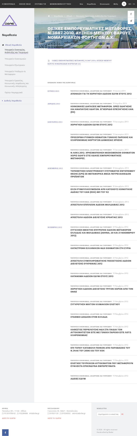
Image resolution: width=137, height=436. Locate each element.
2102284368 (23, 413)
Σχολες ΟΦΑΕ (25, 4)
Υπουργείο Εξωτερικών (15, 65)
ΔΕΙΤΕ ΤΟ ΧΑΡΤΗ (9, 418)
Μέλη (116, 4)
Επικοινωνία (105, 4)
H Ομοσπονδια (8, 4)
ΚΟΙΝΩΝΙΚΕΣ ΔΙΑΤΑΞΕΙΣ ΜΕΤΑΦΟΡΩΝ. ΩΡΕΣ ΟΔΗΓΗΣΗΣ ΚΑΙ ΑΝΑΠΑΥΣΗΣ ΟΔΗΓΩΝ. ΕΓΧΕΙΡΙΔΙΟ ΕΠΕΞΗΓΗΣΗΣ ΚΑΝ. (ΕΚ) (102, 109)
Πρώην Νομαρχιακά (13, 92)
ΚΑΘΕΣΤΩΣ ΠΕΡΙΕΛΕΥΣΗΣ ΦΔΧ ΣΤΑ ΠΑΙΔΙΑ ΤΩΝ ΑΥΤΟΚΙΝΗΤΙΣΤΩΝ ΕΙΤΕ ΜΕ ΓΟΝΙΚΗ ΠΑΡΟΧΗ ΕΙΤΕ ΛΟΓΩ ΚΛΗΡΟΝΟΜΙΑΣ (101, 332)
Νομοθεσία (91, 4)
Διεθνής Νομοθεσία (13, 100)
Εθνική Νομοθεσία (13, 45)
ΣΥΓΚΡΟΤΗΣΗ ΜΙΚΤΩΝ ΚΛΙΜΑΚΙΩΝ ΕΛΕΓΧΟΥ (95, 304)
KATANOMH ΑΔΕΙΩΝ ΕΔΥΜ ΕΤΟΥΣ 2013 (92, 276)
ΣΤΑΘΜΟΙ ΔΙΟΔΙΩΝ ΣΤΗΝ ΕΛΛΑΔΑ (89, 317)
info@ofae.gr (34, 413)
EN (134, 4)
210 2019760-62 (9, 413)
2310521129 (53, 413)
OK (122, 414)
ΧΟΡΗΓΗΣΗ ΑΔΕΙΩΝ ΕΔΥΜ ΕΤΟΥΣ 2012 (91, 124)
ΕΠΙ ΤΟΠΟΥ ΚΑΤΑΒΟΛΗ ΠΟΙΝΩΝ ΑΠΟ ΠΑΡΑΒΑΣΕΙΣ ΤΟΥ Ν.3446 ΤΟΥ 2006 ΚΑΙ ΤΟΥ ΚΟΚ (100, 349)
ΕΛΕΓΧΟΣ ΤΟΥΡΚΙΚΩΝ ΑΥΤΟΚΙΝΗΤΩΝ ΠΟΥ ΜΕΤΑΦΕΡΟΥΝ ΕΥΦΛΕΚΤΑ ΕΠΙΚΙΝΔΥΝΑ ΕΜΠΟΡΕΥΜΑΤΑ (102, 364)
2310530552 (66, 413)
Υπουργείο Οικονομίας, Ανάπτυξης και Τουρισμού (16, 51)
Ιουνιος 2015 (53, 91)
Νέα (81, 4)
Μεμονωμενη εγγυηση (60, 4)
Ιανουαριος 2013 (55, 122)
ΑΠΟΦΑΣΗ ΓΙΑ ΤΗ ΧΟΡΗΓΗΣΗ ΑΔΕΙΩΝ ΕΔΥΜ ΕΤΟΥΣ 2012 (101, 93)
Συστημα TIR (40, 4)
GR (130, 4)
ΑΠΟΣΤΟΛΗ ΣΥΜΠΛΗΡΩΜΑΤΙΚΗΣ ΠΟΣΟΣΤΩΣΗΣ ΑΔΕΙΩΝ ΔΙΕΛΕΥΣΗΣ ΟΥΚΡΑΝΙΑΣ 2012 (101, 262)
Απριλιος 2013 (54, 104)
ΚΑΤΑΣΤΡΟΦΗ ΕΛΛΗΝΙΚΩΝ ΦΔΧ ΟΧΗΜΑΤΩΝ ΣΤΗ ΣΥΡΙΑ (101, 248)
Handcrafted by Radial (105, 432)
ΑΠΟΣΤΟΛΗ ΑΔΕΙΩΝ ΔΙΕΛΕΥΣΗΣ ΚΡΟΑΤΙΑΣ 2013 (97, 217)
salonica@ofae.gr (78, 413)
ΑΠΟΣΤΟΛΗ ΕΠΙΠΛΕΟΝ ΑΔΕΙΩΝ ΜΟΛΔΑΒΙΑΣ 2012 (97, 204)
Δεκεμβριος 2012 (55, 168)
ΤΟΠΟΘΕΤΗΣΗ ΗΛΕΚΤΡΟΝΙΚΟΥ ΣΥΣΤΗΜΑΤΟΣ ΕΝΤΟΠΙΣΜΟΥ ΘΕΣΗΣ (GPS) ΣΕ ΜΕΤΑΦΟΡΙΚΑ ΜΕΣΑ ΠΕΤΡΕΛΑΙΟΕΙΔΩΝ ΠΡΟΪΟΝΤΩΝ (103, 174)
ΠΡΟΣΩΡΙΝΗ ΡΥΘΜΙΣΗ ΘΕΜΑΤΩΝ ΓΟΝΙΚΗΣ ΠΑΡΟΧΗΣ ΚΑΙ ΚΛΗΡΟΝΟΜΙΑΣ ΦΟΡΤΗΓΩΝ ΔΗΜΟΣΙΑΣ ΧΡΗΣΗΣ (102, 138)
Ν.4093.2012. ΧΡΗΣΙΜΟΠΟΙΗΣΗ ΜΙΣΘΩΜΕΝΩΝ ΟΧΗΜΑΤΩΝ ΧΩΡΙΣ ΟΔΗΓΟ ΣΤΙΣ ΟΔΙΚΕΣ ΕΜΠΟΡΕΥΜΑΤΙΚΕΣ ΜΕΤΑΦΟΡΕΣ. (103, 155)
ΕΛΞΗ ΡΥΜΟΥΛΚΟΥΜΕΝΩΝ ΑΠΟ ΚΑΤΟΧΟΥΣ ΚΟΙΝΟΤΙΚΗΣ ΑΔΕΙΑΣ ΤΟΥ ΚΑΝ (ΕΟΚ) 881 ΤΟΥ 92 (101, 190)
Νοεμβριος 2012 (55, 227)
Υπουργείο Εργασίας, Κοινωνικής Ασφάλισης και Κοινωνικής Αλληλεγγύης (17, 83)
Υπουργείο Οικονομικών (15, 58)
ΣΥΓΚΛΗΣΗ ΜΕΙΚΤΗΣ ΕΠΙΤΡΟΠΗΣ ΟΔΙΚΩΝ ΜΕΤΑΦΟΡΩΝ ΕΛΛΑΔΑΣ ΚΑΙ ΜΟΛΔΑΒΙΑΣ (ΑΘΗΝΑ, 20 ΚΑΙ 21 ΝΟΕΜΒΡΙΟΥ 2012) (103, 233)
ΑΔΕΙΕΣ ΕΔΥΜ (78, 378)
